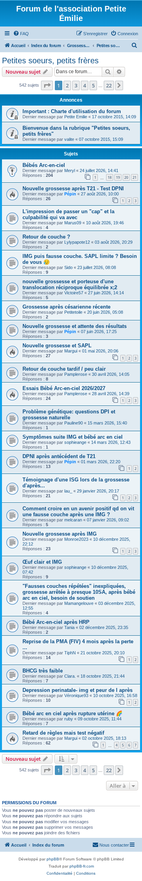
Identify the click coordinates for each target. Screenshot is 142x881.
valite (69, 139)
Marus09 (72, 222)
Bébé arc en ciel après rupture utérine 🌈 (72, 713)
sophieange (75, 442)
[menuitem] (21, 33)
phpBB (53, 859)
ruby (68, 718)
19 (118, 177)
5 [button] (93, 85)
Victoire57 (73, 292)
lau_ (68, 491)
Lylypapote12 (77, 242)
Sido (68, 267)
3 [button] (76, 85)
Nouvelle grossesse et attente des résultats (74, 326)
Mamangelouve (78, 603)
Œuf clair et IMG (42, 562)
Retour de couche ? (46, 237)
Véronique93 (76, 695)
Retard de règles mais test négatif (63, 733)
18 (110, 177)
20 (126, 177)
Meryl (69, 170)
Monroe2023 (76, 539)
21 (134, 177)
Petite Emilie (75, 116)
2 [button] (67, 85)
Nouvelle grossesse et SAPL (57, 346)
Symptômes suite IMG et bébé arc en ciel (72, 437)
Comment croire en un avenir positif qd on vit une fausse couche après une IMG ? (78, 511)
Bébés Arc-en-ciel (43, 165)
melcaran (73, 519)
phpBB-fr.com (81, 866)
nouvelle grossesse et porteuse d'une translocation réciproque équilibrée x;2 (69, 284)
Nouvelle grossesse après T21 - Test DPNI (73, 188)
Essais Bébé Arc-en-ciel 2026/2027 (63, 388)
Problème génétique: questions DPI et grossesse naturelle (68, 415)
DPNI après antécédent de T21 (58, 456)
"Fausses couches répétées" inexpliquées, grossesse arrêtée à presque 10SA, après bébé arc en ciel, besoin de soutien (78, 592)
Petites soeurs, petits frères (50, 60)
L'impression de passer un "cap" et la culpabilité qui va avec (68, 214)
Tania (69, 627)
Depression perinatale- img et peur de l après (77, 690)
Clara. (70, 676)
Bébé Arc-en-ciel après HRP (56, 622)
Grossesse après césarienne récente (66, 307)
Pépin (70, 193)
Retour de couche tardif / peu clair (64, 369)
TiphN (70, 652)
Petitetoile (73, 312)
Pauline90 (73, 423)
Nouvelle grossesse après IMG (59, 534)
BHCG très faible (42, 671)
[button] (47, 85)
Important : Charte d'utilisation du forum (71, 111)
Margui (70, 351)
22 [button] (109, 85)
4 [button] (84, 85)
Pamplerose (75, 374)
